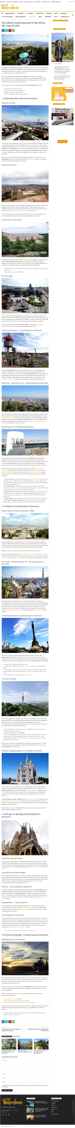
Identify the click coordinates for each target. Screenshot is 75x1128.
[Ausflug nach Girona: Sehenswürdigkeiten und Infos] (25, 1044)
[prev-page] (46, 1036)
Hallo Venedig (37, 1)
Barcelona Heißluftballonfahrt (19, 1002)
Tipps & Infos (42, 554)
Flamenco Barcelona (56, 1)
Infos (55, 13)
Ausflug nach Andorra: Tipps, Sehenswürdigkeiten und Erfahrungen (8, 1052)
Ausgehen (63, 13)
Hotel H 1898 (36, 479)
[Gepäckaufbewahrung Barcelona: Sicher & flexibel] (30, 1103)
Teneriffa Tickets (46, 1)
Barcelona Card (19, 557)
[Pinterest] (74, 2)
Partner (21, 1)
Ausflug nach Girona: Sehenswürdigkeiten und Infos (25, 1051)
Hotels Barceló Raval (41, 491)
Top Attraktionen (7, 16)
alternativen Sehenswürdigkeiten (12, 800)
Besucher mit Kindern (31, 790)
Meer (40, 16)
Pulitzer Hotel (35, 470)
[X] (6, 30)
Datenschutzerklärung (12, 1)
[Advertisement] (48, 7)
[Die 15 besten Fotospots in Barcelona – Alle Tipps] (30, 1117)
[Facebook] (69, 2)
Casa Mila (30, 13)
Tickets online (37, 609)
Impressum (2, 1)
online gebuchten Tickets (8, 417)
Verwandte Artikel (7, 1036)
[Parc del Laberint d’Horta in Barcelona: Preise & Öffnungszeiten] (41, 1044)
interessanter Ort (31, 799)
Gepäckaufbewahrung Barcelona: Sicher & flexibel (41, 1102)
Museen (49, 13)
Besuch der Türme (36, 866)
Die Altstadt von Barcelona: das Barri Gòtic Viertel (38, 1029)
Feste (56, 16)
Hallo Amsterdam (28, 1)
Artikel (22, 494)
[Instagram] (71, 2)
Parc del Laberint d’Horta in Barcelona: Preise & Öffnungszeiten (40, 1052)
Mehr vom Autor (16, 1036)
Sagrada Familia (9, 13)
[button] (72, 15)
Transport (48, 16)
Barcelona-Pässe (20, 16)
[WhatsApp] (13, 30)
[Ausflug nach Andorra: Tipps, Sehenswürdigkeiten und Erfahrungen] (9, 1044)
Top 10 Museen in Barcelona (29, 554)
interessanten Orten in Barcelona (20, 210)
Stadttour (32, 16)
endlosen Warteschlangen (13, 609)
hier (33, 556)
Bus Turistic (30, 159)
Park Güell (21, 13)
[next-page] (48, 1036)
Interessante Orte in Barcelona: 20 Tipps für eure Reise (11, 1029)
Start (2, 19)
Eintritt (3, 792)
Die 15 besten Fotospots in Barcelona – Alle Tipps (41, 1116)
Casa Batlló (39, 13)
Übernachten (65, 16)
